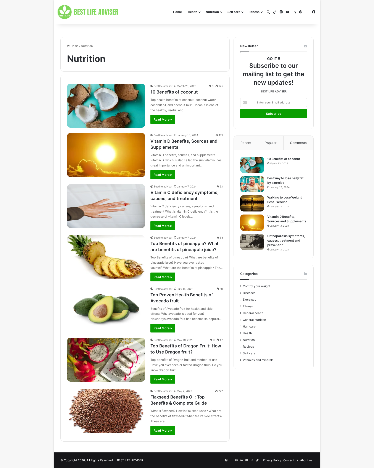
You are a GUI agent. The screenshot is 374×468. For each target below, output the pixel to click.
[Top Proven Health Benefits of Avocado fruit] (106, 309)
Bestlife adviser (163, 86)
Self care (233, 12)
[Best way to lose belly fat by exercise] (252, 184)
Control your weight (256, 286)
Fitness (254, 12)
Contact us (290, 460)
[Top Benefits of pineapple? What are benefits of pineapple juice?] (106, 257)
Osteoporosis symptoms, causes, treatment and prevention (286, 240)
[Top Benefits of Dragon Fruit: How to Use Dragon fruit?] (106, 360)
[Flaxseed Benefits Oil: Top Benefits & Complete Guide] (106, 411)
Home (177, 12)
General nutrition (254, 319)
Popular (271, 143)
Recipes (248, 346)
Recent (245, 143)
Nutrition (212, 12)
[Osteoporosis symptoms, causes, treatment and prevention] (252, 242)
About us (306, 460)
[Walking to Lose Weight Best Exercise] (252, 203)
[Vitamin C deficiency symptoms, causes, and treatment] (106, 206)
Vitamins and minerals (258, 360)
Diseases (249, 293)
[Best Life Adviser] (88, 12)
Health (192, 12)
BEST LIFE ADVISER (130, 460)
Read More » (163, 119)
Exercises (249, 299)
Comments (298, 143)
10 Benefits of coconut (174, 92)
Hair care (249, 326)
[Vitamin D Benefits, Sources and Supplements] (106, 155)
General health (253, 313)
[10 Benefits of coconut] (106, 106)
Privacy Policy (272, 460)
